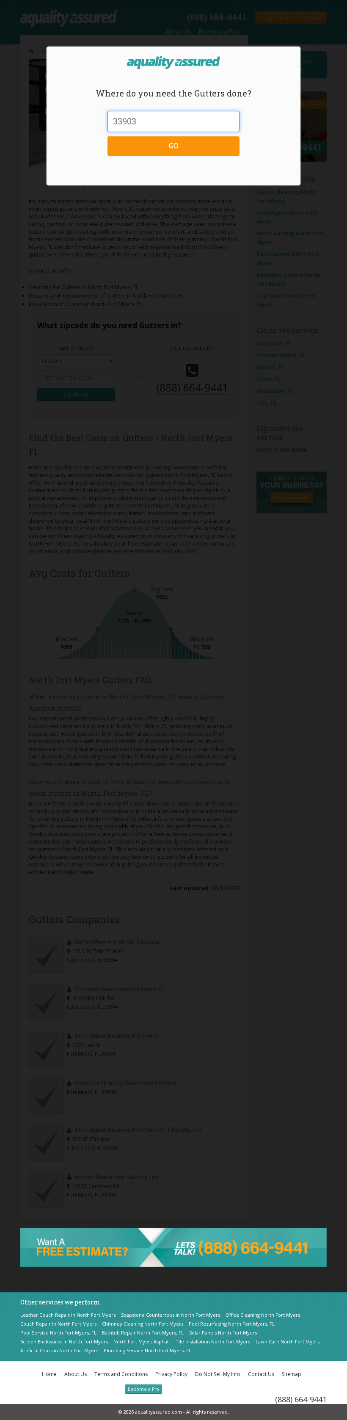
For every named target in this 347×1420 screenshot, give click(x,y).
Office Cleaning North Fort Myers (263, 1315)
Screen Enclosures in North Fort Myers (64, 1341)
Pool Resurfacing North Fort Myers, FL (232, 1324)
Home (49, 1374)
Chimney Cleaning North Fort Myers (142, 1324)
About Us (75, 1374)
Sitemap (291, 1374)
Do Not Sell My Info (217, 1374)
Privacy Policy (171, 1374)
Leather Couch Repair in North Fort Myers (68, 1315)
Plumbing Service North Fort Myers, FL (147, 1350)
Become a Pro (143, 1389)
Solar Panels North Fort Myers (223, 1332)
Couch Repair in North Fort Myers (58, 1324)
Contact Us (261, 1374)
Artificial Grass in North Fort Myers (59, 1350)
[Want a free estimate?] (173, 1246)
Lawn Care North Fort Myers (287, 1341)
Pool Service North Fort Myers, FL (58, 1332)
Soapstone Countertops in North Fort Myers (170, 1315)
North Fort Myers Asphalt (141, 1341)
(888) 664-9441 (301, 1399)
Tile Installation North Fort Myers (213, 1341)
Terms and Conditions (121, 1374)
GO (174, 145)
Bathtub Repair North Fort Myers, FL (143, 1332)
